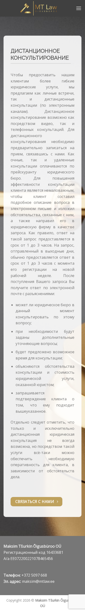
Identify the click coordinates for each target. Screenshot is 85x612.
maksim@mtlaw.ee (38, 581)
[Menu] (78, 8)
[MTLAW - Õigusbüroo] (39, 8)
